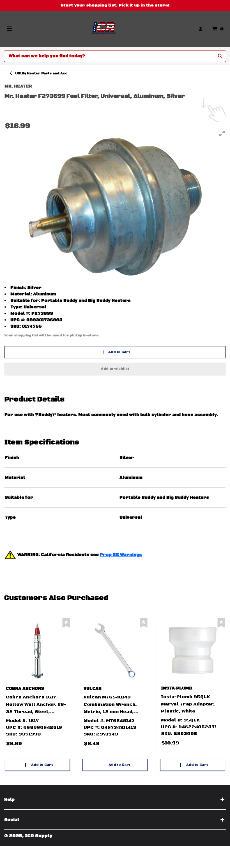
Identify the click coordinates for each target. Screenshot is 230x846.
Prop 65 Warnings (121, 554)
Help (9, 799)
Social (11, 819)
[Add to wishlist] (66, 623)
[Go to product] (37, 650)
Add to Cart (119, 352)
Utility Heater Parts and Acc (41, 73)
